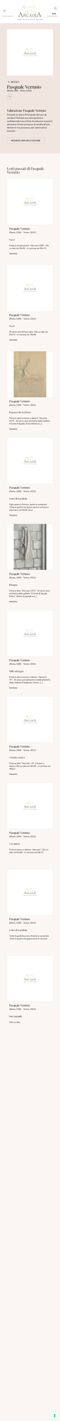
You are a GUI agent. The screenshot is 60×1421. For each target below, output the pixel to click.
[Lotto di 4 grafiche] (30, 461)
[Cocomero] (30, 806)
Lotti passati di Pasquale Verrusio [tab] (25, 170)
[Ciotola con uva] (30, 719)
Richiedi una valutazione (25, 140)
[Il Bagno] (30, 547)
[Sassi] (30, 202)
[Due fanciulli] (30, 978)
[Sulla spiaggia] (30, 633)
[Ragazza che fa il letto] (30, 374)
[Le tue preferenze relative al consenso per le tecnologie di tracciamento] (55, 1416)
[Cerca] (55, 8)
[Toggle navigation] (4, 10)
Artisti (15, 82)
